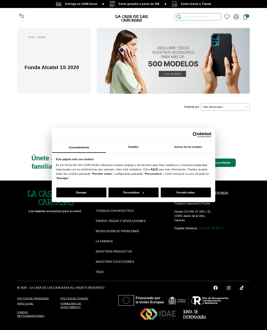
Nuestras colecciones (115, 261)
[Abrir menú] (21, 15)
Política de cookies (74, 298)
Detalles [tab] (133, 146)
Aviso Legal (25, 303)
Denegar (81, 192)
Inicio (31, 37)
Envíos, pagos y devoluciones (121, 221)
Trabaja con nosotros (115, 210)
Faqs (100, 271)
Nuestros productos (114, 251)
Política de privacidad (33, 298)
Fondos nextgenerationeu (30, 314)
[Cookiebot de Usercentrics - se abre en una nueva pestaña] (195, 135)
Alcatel (41, 37)
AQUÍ (154, 169)
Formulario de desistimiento (70, 305)
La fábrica (104, 241)
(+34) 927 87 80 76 (211, 228)
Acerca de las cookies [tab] (188, 146)
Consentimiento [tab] (79, 147)
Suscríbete (221, 163)
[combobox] (225, 107)
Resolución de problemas (117, 231)
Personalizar (131, 192)
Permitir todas (186, 192)
